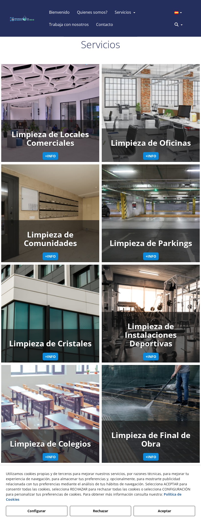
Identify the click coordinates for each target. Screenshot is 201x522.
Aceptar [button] (164, 511)
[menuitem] (59, 12)
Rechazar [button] (100, 511)
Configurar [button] (36, 511)
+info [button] (50, 156)
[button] (22, 18)
